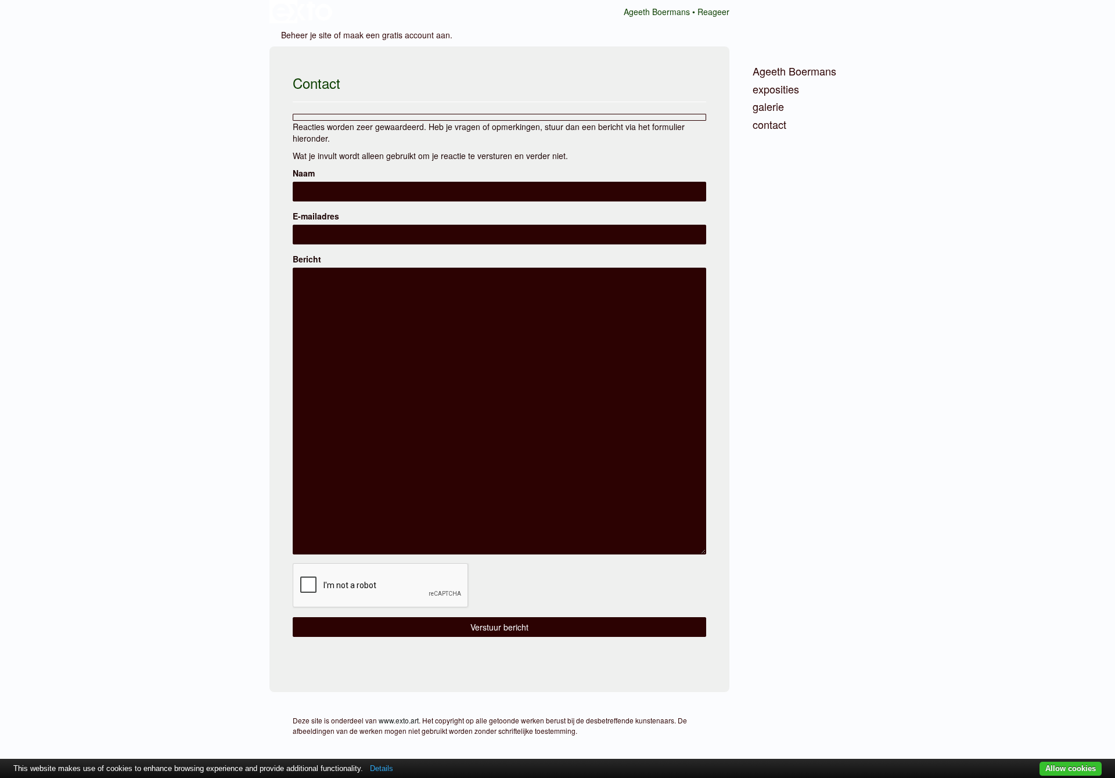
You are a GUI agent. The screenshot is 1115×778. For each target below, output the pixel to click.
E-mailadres (316, 216)
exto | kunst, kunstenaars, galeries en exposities (302, 11)
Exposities (776, 89)
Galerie (768, 106)
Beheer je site (306, 35)
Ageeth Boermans (657, 11)
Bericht (307, 259)
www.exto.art (399, 720)
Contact (769, 124)
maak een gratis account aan (396, 35)
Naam (304, 173)
